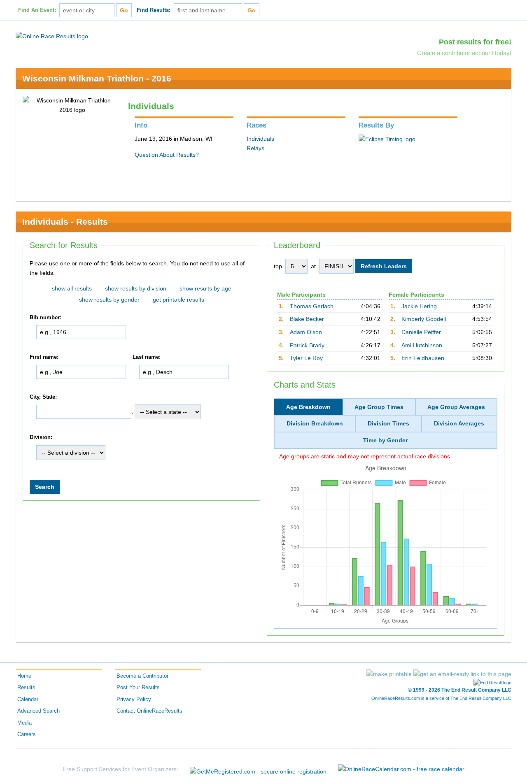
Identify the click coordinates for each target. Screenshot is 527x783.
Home (24, 676)
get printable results (178, 299)
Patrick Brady (307, 345)
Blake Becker (307, 319)
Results (26, 687)
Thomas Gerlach (311, 306)
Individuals (260, 138)
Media (24, 723)
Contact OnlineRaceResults (149, 711)
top (278, 266)
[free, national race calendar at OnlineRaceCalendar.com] (401, 769)
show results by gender (109, 299)
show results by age (205, 288)
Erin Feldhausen (422, 358)
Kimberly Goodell (423, 319)
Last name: (147, 357)
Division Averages (459, 423)
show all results (72, 288)
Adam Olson (306, 332)
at (313, 266)
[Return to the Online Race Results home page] (52, 36)
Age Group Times (378, 407)
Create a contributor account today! (464, 52)
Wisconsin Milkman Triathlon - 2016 (96, 78)
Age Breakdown (308, 407)
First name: (44, 357)
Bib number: (45, 318)
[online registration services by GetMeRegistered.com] (258, 769)
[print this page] (389, 674)
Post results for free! (475, 42)
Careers (26, 734)
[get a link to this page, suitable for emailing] (462, 674)
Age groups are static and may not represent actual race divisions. (365, 456)
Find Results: (153, 10)
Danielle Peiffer (421, 332)
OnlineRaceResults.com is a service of (441, 698)
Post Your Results (138, 687)
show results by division (135, 288)
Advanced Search (38, 711)
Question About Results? (167, 154)
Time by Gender (385, 440)
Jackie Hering (419, 306)
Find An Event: (37, 10)
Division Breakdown (315, 423)
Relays (255, 148)
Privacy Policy (134, 699)
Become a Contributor (142, 676)
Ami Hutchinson (421, 345)
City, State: (43, 397)
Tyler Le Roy (306, 358)
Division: (41, 438)
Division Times (388, 423)
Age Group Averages (456, 407)
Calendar (27, 699)
